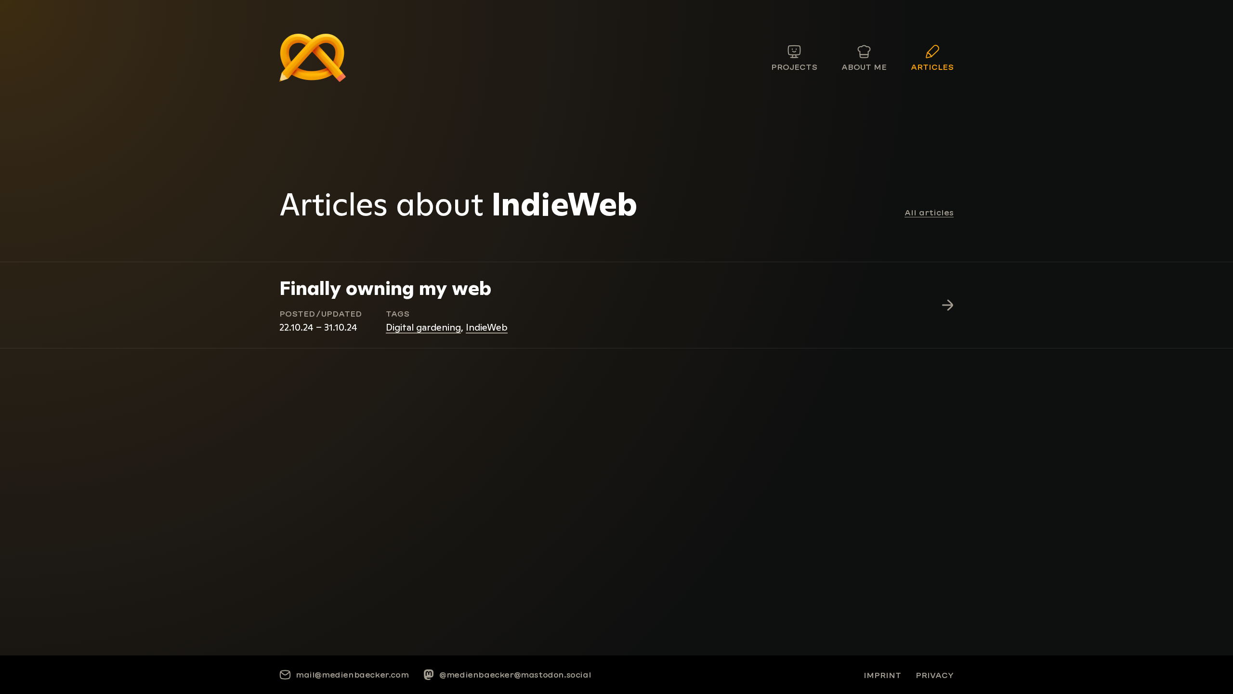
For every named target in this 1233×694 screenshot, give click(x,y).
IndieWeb (487, 327)
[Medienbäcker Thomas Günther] (312, 58)
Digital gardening (423, 327)
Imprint (882, 675)
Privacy (935, 675)
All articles (929, 212)
